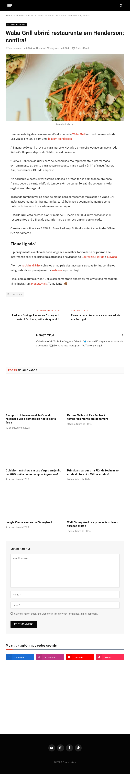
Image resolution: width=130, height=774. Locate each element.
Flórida (99, 257)
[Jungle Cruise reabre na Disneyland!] (34, 502)
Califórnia (88, 257)
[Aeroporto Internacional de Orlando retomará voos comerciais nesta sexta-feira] (34, 395)
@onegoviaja (39, 283)
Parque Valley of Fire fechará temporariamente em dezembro (88, 417)
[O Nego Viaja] (65, 5)
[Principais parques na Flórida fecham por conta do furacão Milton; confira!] (95, 450)
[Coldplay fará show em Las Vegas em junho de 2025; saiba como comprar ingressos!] (34, 450)
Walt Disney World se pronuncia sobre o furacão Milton (92, 524)
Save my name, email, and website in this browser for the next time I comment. (56, 613)
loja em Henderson (60, 138)
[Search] (121, 5)
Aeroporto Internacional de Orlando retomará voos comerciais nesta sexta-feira (31, 419)
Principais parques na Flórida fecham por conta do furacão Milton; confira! (93, 472)
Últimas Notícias (16, 25)
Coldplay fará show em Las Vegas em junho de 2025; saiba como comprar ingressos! (33, 472)
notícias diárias (31, 265)
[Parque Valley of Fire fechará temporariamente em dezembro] (95, 395)
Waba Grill (79, 134)
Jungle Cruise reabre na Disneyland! (29, 522)
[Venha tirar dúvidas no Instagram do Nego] (34, 714)
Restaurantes (14, 294)
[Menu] (9, 5)
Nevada (112, 257)
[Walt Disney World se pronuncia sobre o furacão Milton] (95, 502)
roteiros (57, 270)
